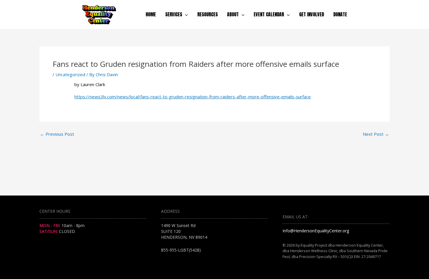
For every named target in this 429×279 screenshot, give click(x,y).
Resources (207, 14)
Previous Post (57, 134)
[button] (185, 14)
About (233, 14)
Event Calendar (269, 14)
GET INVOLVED (311, 14)
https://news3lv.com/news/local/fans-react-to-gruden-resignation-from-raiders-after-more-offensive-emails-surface (192, 97)
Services (173, 14)
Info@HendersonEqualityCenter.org (315, 230)
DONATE (340, 14)
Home (151, 14)
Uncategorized (70, 74)
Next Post (376, 134)
